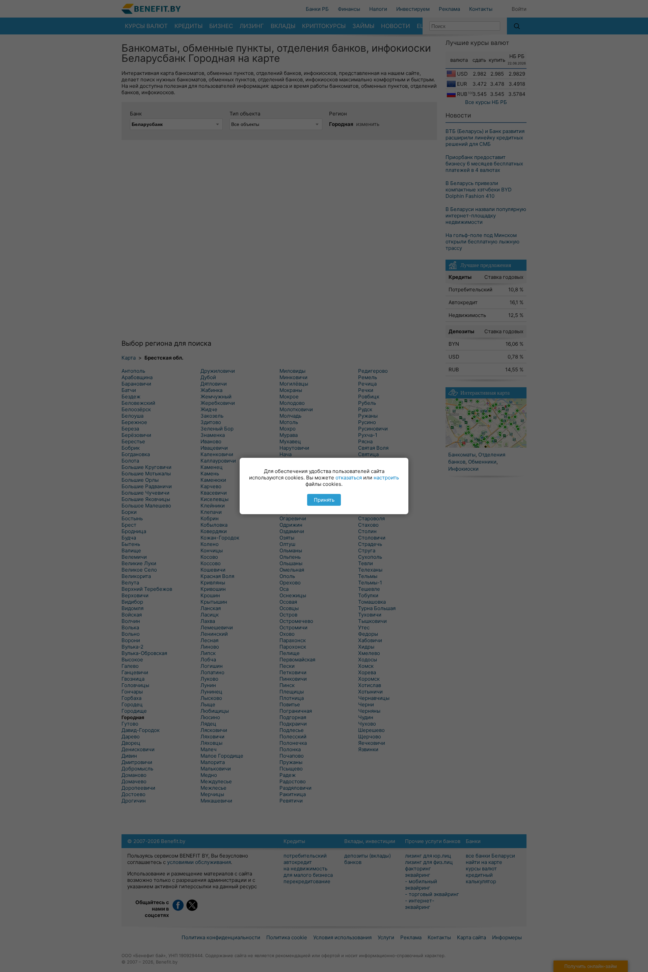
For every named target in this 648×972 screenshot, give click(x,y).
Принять (324, 500)
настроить (386, 477)
